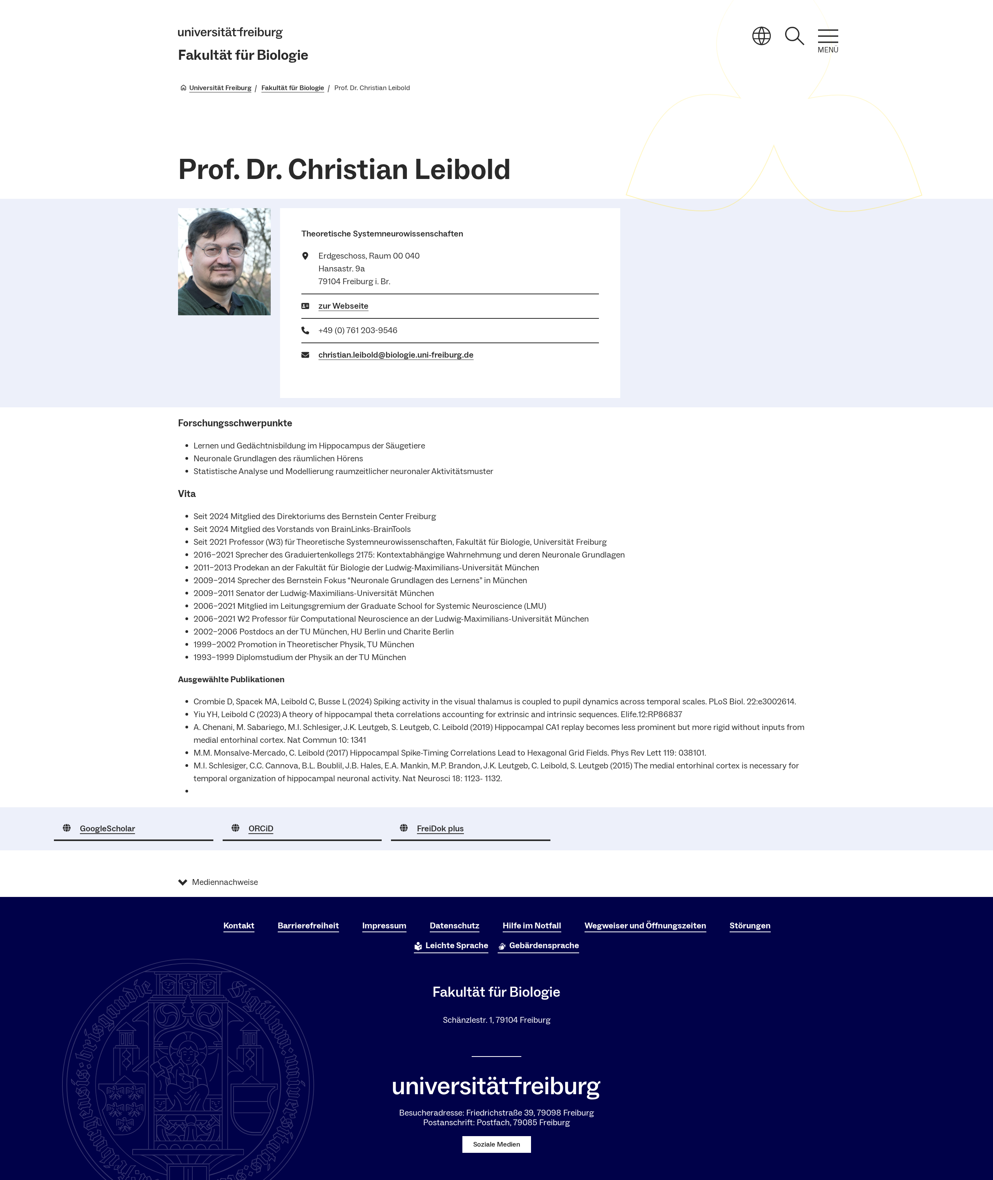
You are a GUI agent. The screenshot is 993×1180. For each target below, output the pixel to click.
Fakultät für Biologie (243, 55)
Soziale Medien (496, 1144)
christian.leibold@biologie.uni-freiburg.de (396, 354)
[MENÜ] (828, 36)
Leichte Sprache (457, 945)
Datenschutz (454, 925)
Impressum (384, 925)
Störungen (750, 925)
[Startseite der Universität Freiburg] (230, 33)
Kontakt (238, 925)
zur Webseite (343, 306)
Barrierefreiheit (308, 925)
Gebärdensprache (544, 945)
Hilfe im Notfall (532, 925)
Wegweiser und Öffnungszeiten (645, 925)
